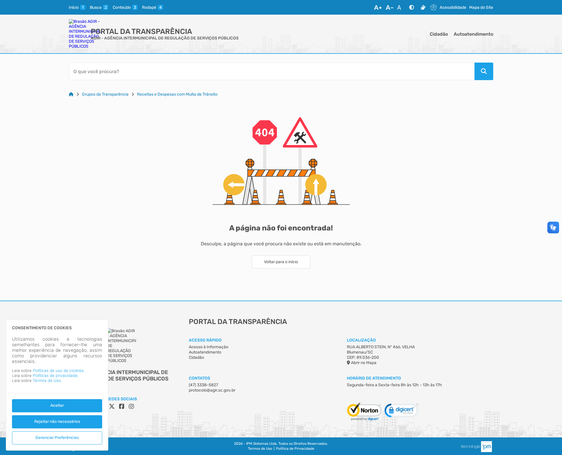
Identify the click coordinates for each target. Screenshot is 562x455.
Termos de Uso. (47, 380)
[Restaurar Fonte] (401, 7)
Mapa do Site (481, 7)
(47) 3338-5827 (203, 384)
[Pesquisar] (483, 71)
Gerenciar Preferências (57, 437)
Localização (361, 340)
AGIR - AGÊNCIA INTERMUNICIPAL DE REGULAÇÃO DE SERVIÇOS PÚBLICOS (165, 38)
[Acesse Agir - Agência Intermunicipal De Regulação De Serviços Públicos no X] (112, 406)
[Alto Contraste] (411, 7)
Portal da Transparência (141, 31)
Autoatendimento (473, 34)
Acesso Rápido (205, 340)
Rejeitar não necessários (57, 421)
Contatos (199, 378)
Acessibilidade (453, 7)
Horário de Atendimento (374, 378)
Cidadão (439, 34)
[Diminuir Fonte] (389, 7)
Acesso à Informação (208, 346)
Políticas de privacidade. (55, 375)
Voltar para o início (281, 261)
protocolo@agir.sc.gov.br (212, 390)
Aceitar (57, 405)
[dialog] (57, 385)
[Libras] (423, 7)
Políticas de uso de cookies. (59, 370)
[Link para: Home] (71, 94)
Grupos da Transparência (105, 94)
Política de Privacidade (295, 449)
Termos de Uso (260, 449)
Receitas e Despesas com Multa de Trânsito (177, 94)
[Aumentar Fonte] (377, 7)
